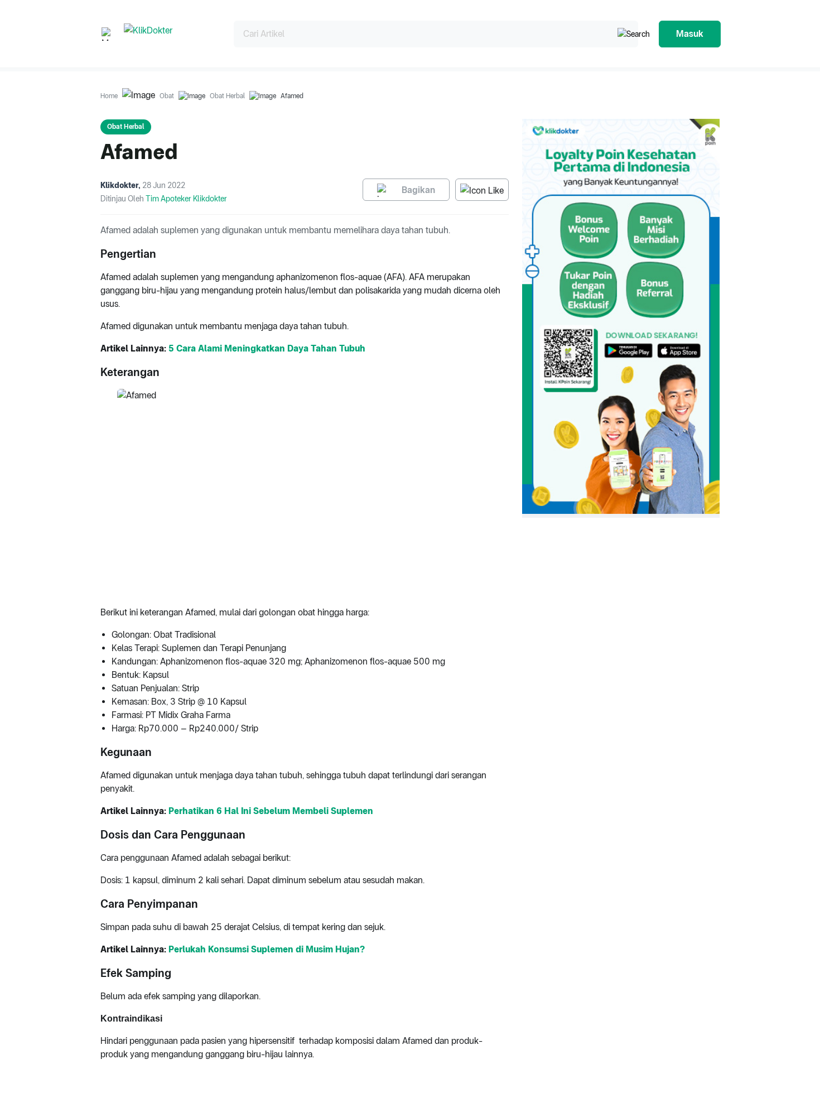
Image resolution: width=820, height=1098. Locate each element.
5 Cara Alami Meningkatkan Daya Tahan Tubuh (266, 348)
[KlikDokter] (170, 33)
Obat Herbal (227, 96)
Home (109, 96)
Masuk (689, 33)
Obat (167, 96)
